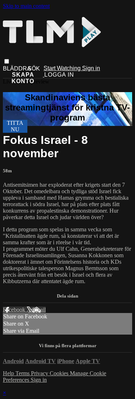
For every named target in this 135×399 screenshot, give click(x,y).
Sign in (91, 68)
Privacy (40, 373)
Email (39, 310)
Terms (23, 373)
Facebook (15, 310)
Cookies (60, 373)
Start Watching (63, 68)
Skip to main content (26, 6)
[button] (6, 61)
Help (9, 373)
